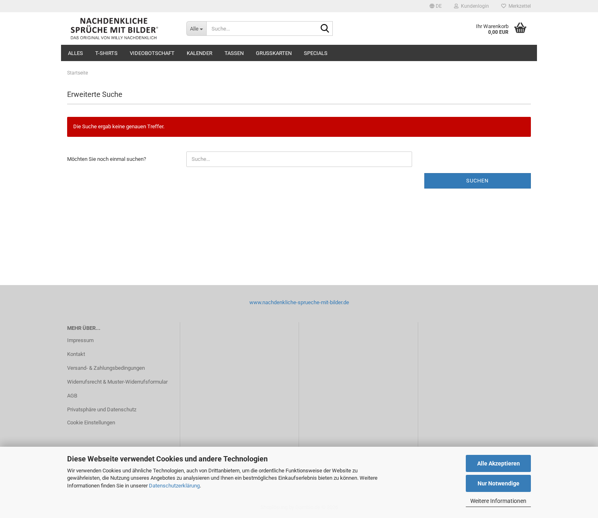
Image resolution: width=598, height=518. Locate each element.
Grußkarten (274, 53)
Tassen (234, 53)
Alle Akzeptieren (498, 463)
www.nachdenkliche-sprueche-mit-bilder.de (299, 302)
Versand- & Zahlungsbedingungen (106, 368)
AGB (72, 396)
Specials (315, 53)
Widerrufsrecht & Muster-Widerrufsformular (117, 382)
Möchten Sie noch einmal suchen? (106, 159)
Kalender (199, 53)
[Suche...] (325, 29)
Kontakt (76, 354)
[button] (435, 6)
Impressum (80, 340)
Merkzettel (518, 6)
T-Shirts (106, 53)
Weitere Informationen (498, 501)
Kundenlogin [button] (473, 6)
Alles (75, 53)
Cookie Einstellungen (91, 422)
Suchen (477, 181)
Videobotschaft (152, 53)
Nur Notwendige (498, 483)
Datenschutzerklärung (174, 486)
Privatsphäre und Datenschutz (101, 409)
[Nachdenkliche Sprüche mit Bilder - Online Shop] (120, 28)
